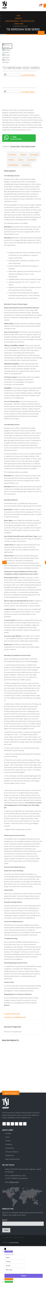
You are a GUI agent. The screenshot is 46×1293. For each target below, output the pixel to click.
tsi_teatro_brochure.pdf (12, 1014)
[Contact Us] (5, 1279)
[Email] (15, 1266)
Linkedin (24, 1123)
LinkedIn (13, 149)
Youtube (16, 1123)
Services (8, 1141)
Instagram (20, 1123)
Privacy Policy (9, 1148)
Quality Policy (9, 1155)
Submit (6, 1230)
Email (17, 149)
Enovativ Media (14, 1242)
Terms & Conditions (11, 1152)
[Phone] (15, 1262)
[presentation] (5, 562)
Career (7, 1137)
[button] (38, 33)
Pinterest (12, 1123)
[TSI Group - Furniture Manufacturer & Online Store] (6, 5)
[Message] (15, 1271)
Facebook (4, 149)
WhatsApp (9, 1282)
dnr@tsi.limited (14, 1182)
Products (8, 1133)
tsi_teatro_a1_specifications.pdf (14, 1017)
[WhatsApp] (5, 1282)
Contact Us (8, 1144)
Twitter (8, 149)
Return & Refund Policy (12, 1159)
